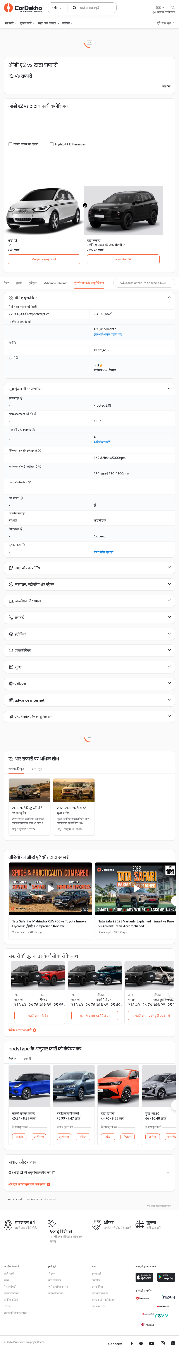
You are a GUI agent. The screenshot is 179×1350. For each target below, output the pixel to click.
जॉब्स (6, 1280)
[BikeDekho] (142, 1298)
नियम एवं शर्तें (9, 1286)
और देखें (166, 86)
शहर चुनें (166, 23)
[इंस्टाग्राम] (163, 1344)
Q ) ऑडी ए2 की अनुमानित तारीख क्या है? (32, 1172)
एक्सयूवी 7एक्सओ (164, 999)
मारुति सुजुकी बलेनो (68, 1113)
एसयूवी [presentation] (27, 1058)
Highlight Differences (70, 144)
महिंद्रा (100, 995)
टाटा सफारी (93, 240)
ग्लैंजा (83, 1137)
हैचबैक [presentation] (12, 1058)
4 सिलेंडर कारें (102, 442)
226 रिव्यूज (109, 370)
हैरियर (43, 999)
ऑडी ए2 (12, 240)
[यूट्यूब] (151, 1344)
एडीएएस (33, 283)
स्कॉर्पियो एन (103, 999)
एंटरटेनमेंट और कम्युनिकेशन (89, 283)
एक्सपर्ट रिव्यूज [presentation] (16, 768)
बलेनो (19, 1137)
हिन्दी (158, 7)
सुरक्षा (19, 283)
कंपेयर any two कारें (20, 1030)
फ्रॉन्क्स (39, 1137)
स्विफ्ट (127, 1137)
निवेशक (7, 1306)
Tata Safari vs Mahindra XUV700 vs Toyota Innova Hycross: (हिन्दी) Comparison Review (49, 923)
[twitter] (141, 1344)
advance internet (55, 283)
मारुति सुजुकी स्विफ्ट (23, 1113)
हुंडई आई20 (152, 1113)
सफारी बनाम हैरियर (38, 1016)
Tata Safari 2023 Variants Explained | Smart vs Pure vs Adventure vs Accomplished (136, 923)
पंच (108, 1137)
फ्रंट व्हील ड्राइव (103, 552)
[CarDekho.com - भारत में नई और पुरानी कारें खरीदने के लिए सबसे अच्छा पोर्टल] (23, 7)
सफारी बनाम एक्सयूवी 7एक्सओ (151, 1016)
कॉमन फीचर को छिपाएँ (26, 144)
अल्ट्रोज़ (172, 1137)
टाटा (42, 995)
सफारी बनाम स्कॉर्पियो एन (94, 1016)
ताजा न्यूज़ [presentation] (37, 768)
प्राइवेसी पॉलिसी (11, 1293)
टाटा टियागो (107, 1113)
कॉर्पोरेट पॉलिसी (11, 1299)
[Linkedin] (173, 1344)
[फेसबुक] (132, 1344)
